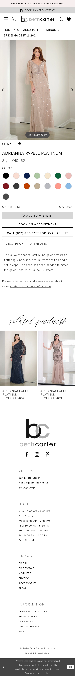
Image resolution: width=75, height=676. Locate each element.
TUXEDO (24, 578)
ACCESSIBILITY (28, 621)
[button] (6, 19)
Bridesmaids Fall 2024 (20, 35)
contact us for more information (30, 286)
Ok (71, 667)
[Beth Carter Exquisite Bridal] (37, 19)
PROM (22, 588)
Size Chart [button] (65, 207)
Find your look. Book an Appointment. (37, 3)
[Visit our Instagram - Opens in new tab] (37, 454)
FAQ (21, 631)
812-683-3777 (27, 488)
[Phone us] (14, 19)
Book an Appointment (38, 224)
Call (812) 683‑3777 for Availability (38, 233)
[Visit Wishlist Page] (69, 19)
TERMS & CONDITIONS (33, 611)
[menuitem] (6, 19)
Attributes (38, 243)
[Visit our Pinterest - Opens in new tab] (48, 454)
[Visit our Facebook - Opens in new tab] (26, 454)
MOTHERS (25, 573)
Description (14, 243)
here (48, 673)
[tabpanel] (37, 90)
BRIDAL (23, 563)
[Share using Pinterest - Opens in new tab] (19, 144)
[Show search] (61, 19)
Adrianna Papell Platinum (37, 30)
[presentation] (18, 358)
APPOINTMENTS (29, 626)
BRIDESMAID (27, 568)
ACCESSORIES (28, 583)
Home (8, 30)
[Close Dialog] (3, 667)
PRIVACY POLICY (29, 616)
